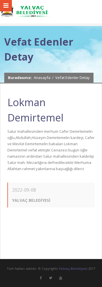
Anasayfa (42, 77)
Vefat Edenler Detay (72, 77)
